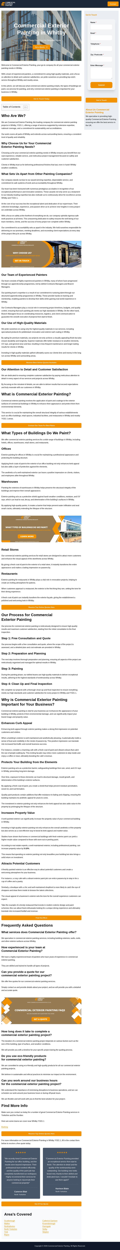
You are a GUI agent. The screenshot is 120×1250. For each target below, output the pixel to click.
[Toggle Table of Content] (24, 107)
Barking (4, 1127)
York (6, 1232)
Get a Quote (40, 47)
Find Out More (41, 918)
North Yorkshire (10, 1229)
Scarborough (9, 1221)
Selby (44, 1229)
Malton (7, 1224)
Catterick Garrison (49, 1221)
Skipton (45, 1232)
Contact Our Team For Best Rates (41, 425)
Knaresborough (48, 1224)
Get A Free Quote (41, 1204)
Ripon (6, 1235)
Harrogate (46, 1226)
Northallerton (9, 1226)
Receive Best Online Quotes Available (41, 362)
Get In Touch (101, 100)
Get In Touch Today (41, 99)
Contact (113, 4)
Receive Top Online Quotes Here (41, 607)
